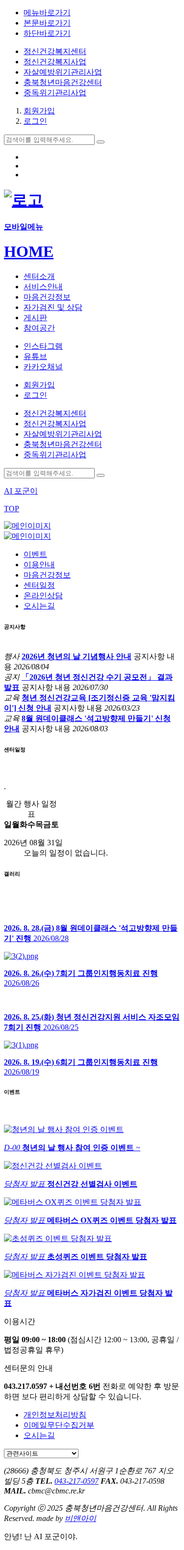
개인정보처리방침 (55, 1415)
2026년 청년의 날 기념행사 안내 (76, 656)
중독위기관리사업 (55, 92)
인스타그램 (43, 346)
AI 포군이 (21, 491)
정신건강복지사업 (55, 61)
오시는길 (39, 1435)
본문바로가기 (47, 23)
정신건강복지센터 (55, 51)
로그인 (35, 121)
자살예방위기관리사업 (63, 72)
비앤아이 (80, 1518)
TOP (11, 508)
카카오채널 (43, 366)
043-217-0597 (76, 1481)
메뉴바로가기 (47, 12)
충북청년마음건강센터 (63, 82)
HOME (28, 251)
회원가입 (39, 111)
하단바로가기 (47, 33)
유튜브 (35, 356)
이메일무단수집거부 (59, 1425)
